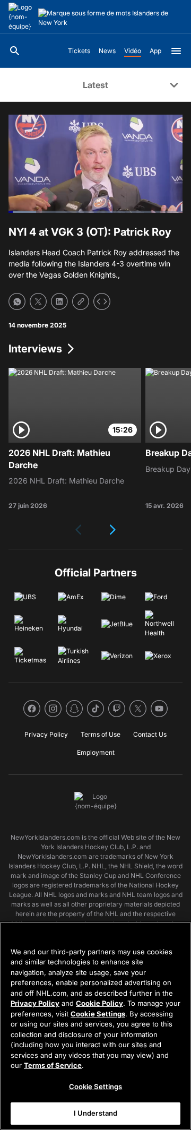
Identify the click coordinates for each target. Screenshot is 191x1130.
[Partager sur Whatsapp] (16, 301)
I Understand (96, 1113)
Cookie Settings (98, 1014)
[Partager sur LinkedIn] (59, 301)
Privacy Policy (35, 1003)
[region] (95, 1025)
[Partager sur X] (38, 301)
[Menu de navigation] (176, 51)
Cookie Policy (99, 1003)
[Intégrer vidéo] (101, 301)
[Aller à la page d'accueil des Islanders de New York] (21, 17)
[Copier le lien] (80, 301)
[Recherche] (14, 51)
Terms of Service (53, 1065)
